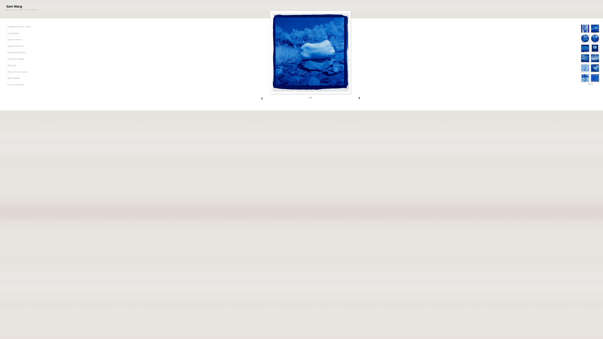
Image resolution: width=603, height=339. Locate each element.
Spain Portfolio (15, 39)
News (9, 10)
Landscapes (13, 33)
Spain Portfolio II (16, 46)
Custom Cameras (16, 85)
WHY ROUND (14, 78)
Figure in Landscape (17, 72)
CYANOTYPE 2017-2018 (19, 27)
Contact (33, 10)
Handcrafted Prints (17, 52)
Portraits (12, 65)
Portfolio (20, 10)
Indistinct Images (16, 59)
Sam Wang (14, 6)
